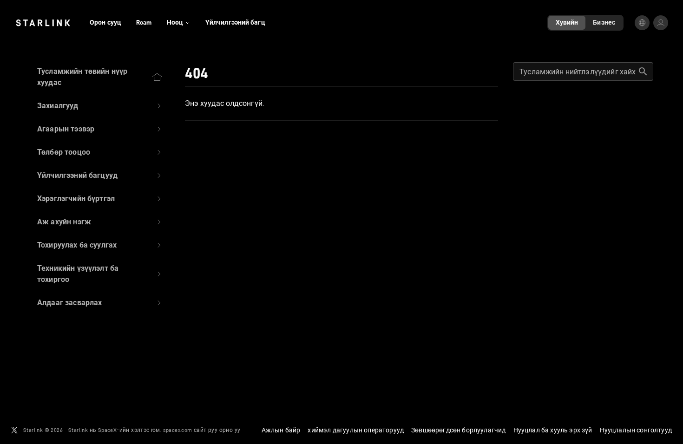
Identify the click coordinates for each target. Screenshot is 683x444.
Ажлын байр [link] (281, 430)
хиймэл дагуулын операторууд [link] (356, 430)
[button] (100, 106)
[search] (643, 71)
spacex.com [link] (177, 430)
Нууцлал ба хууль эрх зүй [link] (552, 430)
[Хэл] (642, 22)
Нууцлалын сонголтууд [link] (636, 430)
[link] (43, 22)
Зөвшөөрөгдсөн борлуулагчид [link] (458, 430)
